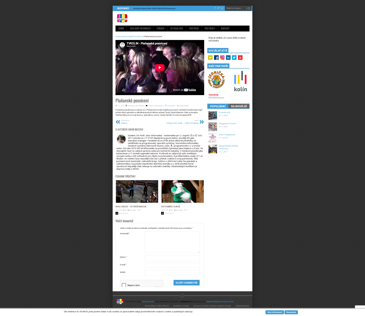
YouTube (240, 57)
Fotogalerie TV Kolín (227, 123)
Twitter (234, 57)
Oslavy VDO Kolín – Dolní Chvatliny (182, 121)
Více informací (274, 312)
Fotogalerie (176, 28)
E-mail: (123, 264)
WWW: (123, 272)
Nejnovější (239, 106)
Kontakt (225, 28)
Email (210, 57)
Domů (121, 28)
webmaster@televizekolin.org (220, 301)
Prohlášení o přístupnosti (157, 306)
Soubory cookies (181, 306)
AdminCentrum (242, 306)
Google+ (222, 57)
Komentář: (125, 233)
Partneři (194, 28)
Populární (218, 106)
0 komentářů (171, 106)
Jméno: (123, 256)
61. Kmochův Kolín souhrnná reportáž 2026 (151, 8)
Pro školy (211, 28)
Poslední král (224, 112)
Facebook (216, 57)
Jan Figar (132, 210)
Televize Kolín (148, 301)
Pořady (161, 28)
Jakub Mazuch (139, 106)
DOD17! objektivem (227, 134)
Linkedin (228, 57)
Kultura (139, 36)
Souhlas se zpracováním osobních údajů (212, 306)
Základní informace (141, 28)
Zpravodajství (128, 36)
